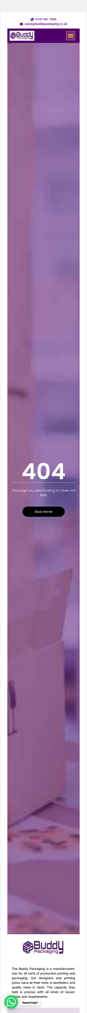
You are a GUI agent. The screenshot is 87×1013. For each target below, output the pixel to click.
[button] (70, 35)
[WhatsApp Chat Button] (11, 1002)
